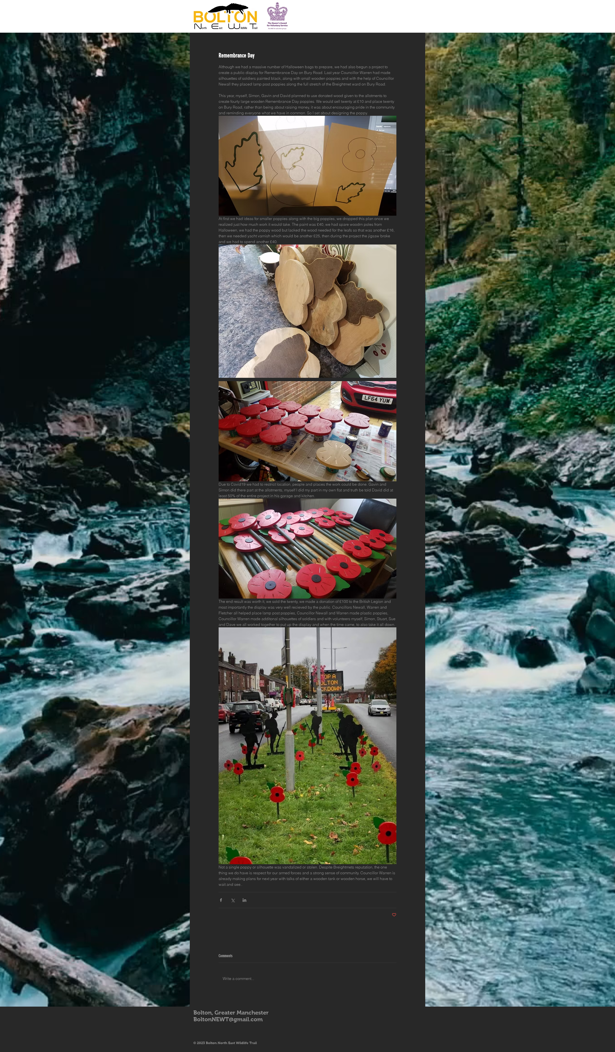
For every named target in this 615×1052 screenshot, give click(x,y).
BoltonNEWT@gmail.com (228, 1019)
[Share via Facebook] (221, 900)
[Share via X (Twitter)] (232, 900)
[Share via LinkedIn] (244, 900)
